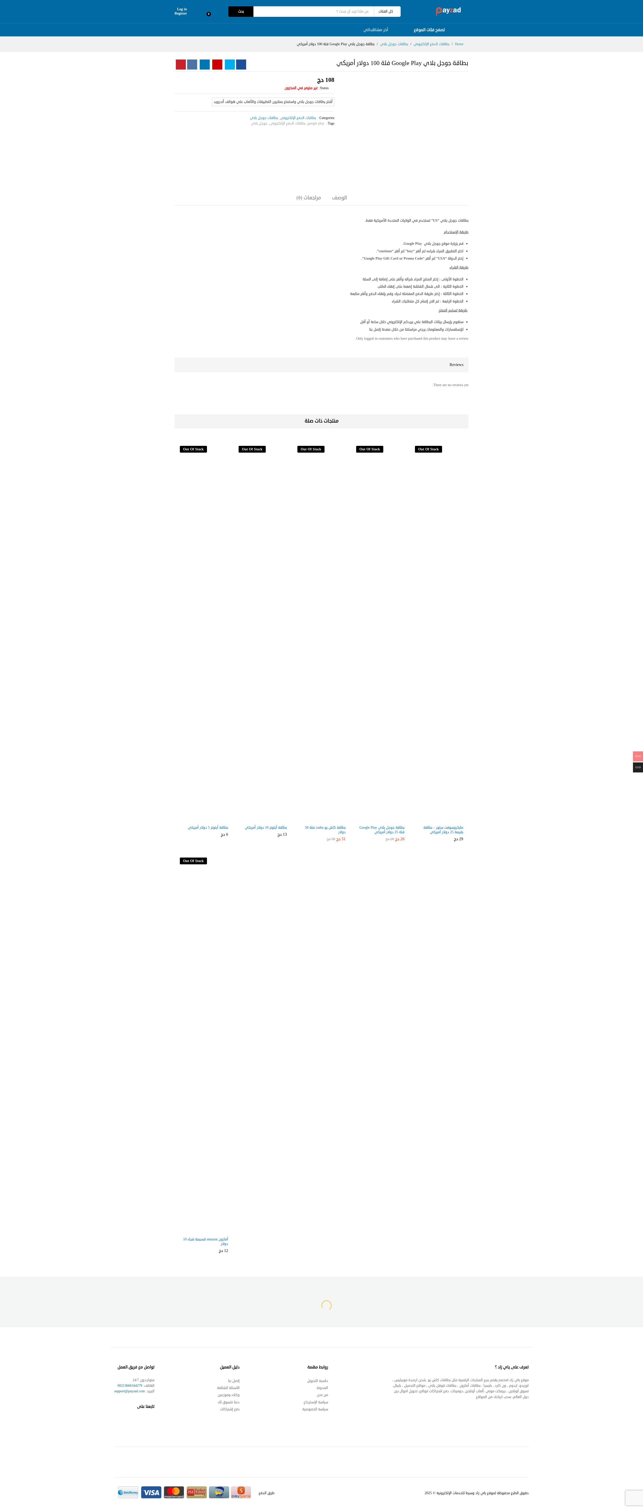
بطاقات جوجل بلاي (264, 117)
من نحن (322, 1395)
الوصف (339, 197)
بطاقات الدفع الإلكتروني (298, 117)
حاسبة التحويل (317, 1380)
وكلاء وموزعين (229, 1395)
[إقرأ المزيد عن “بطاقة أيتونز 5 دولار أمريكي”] (208, 819)
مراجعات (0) (308, 197)
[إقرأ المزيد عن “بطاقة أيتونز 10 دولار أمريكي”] (267, 819)
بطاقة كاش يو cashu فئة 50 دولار (325, 829)
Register (181, 14)
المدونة (322, 1387)
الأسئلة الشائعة (228, 1387)
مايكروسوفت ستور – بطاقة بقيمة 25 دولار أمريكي (443, 829)
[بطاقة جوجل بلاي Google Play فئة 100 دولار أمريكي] (241, 64)
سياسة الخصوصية (315, 1409)
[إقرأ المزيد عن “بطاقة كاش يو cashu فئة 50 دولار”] (326, 819)
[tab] (339, 200)
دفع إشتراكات (230, 1409)
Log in (182, 9)
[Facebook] (152, 1422)
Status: (324, 88)
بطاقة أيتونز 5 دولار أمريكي (208, 827)
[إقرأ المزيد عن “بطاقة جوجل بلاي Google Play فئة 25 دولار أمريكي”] (384, 819)
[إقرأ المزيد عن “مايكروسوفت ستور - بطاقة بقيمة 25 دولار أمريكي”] (443, 819)
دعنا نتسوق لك (229, 1402)
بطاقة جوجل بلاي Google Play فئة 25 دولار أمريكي (381, 829)
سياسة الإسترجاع (316, 1402)
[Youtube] (132, 1422)
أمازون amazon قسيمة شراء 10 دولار (205, 1241)
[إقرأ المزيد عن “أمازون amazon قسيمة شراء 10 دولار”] (208, 1231)
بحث (241, 11)
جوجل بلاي (259, 123)
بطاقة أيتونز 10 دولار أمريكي (266, 827)
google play (316, 123)
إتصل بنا (234, 1380)
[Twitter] (142, 1422)
